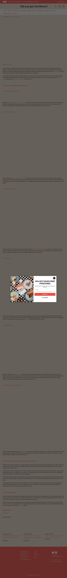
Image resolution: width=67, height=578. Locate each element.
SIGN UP (45, 294)
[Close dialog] (54, 278)
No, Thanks (45, 297)
